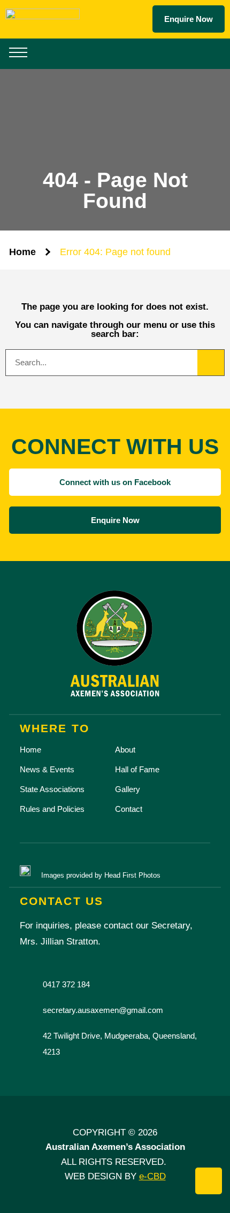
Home (22, 252)
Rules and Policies (52, 808)
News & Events (47, 769)
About (125, 749)
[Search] (210, 362)
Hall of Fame (137, 769)
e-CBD (152, 1176)
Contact (128, 808)
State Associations (52, 789)
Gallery (127, 789)
